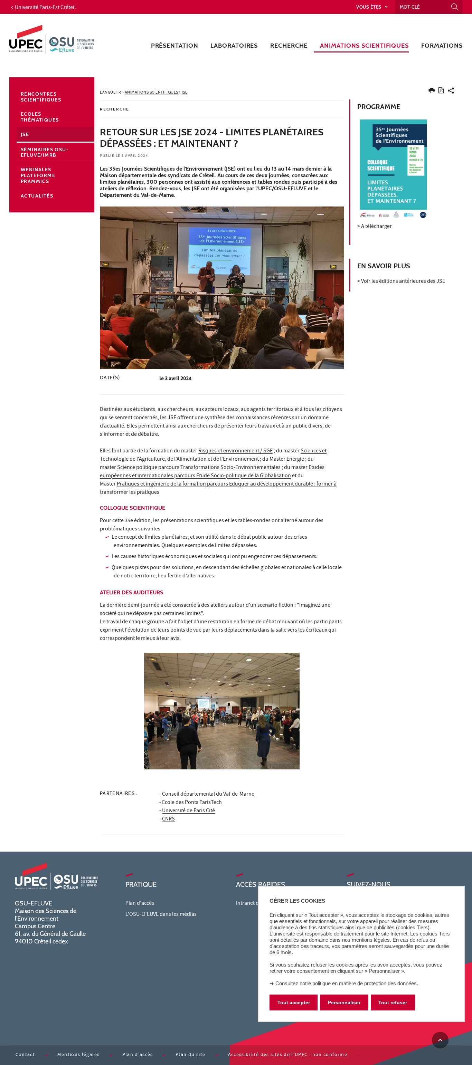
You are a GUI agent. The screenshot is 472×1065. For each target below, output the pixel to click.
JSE (25, 134)
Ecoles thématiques (40, 117)
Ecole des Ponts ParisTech (192, 803)
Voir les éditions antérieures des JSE (403, 282)
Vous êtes (369, 7)
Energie (295, 459)
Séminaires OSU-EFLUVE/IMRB (45, 152)
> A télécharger (374, 227)
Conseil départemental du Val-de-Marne (208, 794)
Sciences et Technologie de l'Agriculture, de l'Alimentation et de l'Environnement (213, 455)
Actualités (37, 196)
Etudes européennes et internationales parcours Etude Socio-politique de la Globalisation (212, 472)
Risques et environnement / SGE (235, 451)
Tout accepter (293, 1002)
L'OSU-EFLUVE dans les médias (161, 915)
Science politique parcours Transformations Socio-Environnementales (199, 468)
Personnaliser (344, 1002)
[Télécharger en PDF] (441, 91)
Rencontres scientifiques (41, 97)
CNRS (168, 819)
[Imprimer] (431, 92)
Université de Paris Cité (188, 811)
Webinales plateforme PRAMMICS (38, 175)
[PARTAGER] (451, 92)
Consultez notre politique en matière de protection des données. (346, 983)
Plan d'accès (139, 904)
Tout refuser (392, 1002)
